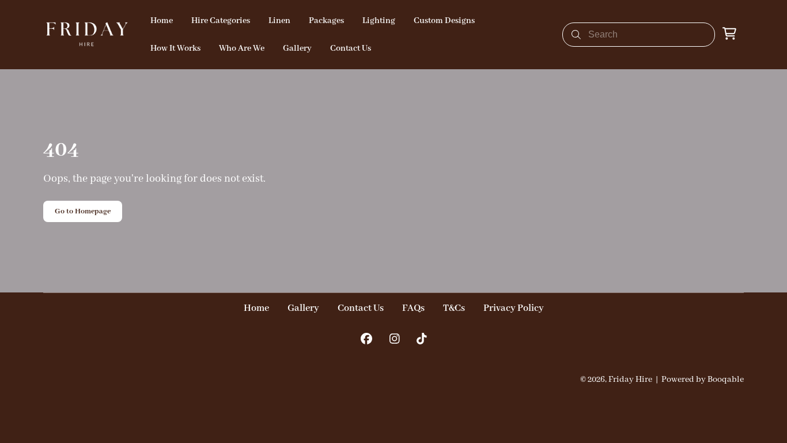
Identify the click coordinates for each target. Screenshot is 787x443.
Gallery (303, 308)
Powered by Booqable (702, 379)
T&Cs (454, 308)
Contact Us (361, 308)
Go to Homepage (83, 211)
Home (256, 308)
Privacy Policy (513, 308)
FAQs (413, 308)
